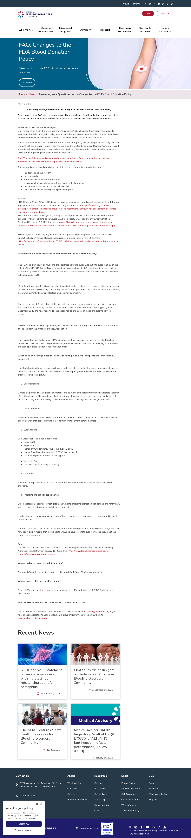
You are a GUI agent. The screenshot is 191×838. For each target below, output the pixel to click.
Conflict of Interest (130, 799)
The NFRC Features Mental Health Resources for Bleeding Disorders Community (42, 736)
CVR (96, 810)
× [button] (41, 804)
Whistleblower (128, 805)
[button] (24, 830)
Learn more (26, 82)
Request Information (77, 799)
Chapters (98, 783)
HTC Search (100, 788)
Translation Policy (130, 810)
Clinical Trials (100, 794)
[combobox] (37, 804)
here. (27, 593)
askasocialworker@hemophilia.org (34, 618)
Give (148, 13)
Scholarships (100, 799)
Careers (71, 794)
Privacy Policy (128, 783)
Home (21, 94)
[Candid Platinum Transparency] (87, 828)
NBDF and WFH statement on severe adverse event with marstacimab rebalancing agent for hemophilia (41, 678)
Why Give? (153, 799)
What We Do (74, 783)
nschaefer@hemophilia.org (96, 611)
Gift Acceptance (129, 794)
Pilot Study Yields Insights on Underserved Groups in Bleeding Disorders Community (94, 676)
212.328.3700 (27, 795)
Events (137, 3)
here (103, 572)
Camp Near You (101, 805)
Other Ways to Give (158, 794)
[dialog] (24, 818)
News (126, 3)
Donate (152, 783)
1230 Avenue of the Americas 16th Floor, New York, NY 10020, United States (40, 785)
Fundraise (153, 788)
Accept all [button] (24, 824)
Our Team (72, 788)
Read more (32, 818)
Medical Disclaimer (130, 788)
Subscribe (164, 13)
